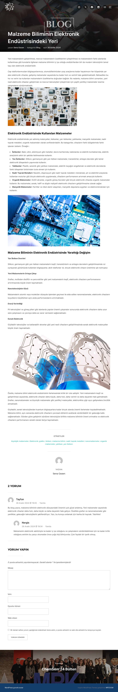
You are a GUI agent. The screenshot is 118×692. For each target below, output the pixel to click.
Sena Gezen (19, 47)
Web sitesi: (12, 618)
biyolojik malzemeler (20, 441)
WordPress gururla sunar (14, 688)
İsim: (10, 594)
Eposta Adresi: (14, 606)
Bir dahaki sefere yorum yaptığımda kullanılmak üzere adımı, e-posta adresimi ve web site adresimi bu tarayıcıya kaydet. (55, 630)
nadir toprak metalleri (75, 441)
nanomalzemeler (92, 441)
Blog (38, 47)
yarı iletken (68, 444)
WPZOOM (109, 688)
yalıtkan (59, 444)
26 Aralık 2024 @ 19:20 (26, 503)
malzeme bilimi (58, 441)
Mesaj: (10, 568)
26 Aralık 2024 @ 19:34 (32, 526)
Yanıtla (42, 503)
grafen (42, 441)
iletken (48, 441)
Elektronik (34, 441)
